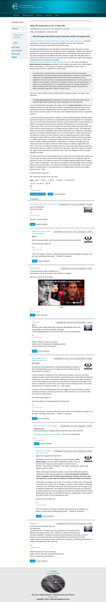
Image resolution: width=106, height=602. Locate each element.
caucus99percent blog (37, 194)
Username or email (18, 22)
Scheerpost (59, 180)
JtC (71, 268)
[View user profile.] (88, 212)
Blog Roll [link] (14, 57)
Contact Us (39, 15)
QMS (69, 204)
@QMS (34, 236)
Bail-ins (43, 180)
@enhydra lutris (39, 428)
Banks (36, 180)
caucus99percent (26, 5)
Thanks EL (33, 523)
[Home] (15, 9)
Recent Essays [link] (16, 54)
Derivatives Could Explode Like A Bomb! (47, 434)
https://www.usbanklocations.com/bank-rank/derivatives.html (50, 62)
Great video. (36, 322)
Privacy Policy (53, 597)
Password (15, 28)
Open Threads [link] (16, 47)
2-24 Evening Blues (69, 180)
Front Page (16, 15)
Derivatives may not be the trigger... (46, 425)
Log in (56, 15)
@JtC (34, 325)
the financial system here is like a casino (43, 204)
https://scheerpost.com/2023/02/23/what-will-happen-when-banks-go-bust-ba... (57, 41)
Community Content (27, 15)
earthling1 (69, 322)
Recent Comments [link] (17, 50)
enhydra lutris (44, 29)
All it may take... (35, 268)
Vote (31, 186)
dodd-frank (51, 180)
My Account (49, 15)
